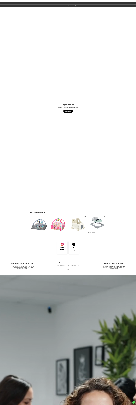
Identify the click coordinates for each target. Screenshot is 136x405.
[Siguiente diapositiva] (46, 224)
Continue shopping (68, 111)
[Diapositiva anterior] (31, 224)
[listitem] (56, 3)
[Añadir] (47, 232)
